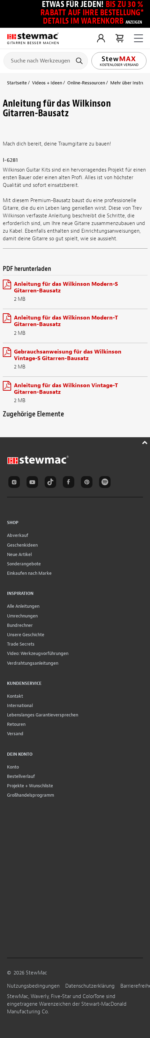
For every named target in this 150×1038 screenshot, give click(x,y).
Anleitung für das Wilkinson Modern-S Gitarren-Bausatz (66, 287)
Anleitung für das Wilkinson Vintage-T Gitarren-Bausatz (66, 389)
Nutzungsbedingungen (33, 986)
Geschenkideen (22, 545)
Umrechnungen (22, 616)
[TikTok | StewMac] (52, 483)
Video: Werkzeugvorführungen (37, 653)
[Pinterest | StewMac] (88, 483)
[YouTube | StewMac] (33, 483)
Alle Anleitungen (23, 606)
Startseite (17, 83)
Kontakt (15, 696)
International (20, 705)
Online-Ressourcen (86, 83)
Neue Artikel (19, 554)
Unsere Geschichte (25, 635)
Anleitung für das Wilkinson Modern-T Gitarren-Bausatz (66, 321)
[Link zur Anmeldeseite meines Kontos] (101, 38)
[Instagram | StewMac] (15, 483)
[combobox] (45, 60)
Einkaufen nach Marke (29, 573)
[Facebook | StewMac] (70, 483)
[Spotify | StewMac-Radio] (106, 483)
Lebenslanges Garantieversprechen (42, 715)
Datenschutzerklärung (90, 986)
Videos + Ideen (47, 83)
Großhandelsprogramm (30, 795)
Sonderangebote (24, 564)
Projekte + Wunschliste (30, 786)
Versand (15, 734)
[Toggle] (138, 38)
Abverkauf (17, 535)
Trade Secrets (21, 644)
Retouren (16, 724)
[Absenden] (80, 61)
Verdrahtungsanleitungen (32, 663)
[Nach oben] (145, 441)
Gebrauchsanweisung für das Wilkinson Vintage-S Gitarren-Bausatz (67, 355)
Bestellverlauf (21, 776)
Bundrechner (20, 625)
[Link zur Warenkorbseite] (119, 38)
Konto (13, 767)
